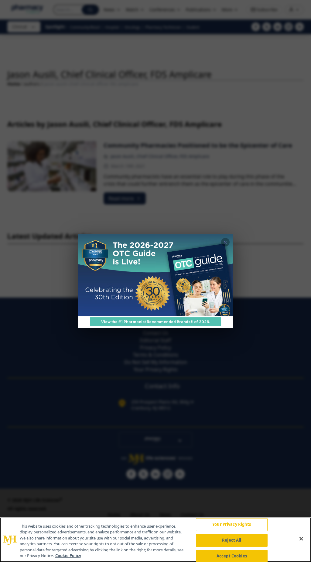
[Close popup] (225, 242)
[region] (155, 539)
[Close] (301, 539)
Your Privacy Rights (231, 524)
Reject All (231, 540)
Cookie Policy (68, 555)
